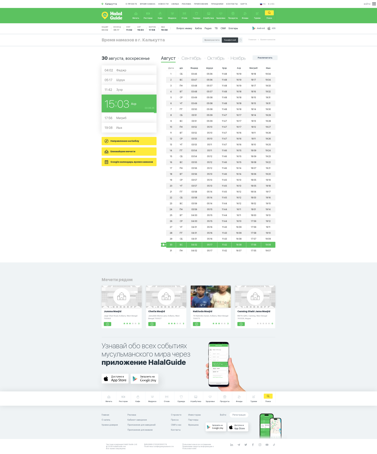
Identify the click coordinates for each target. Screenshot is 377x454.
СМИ (223, 28)
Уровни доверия (110, 425)
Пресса (174, 420)
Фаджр (105, 28)
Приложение (201, 4)
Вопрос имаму (184, 28)
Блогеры (233, 28)
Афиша (175, 4)
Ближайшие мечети (122, 151)
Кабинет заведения (137, 420)
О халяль (106, 420)
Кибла (198, 28)
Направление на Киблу (124, 141)
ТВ (216, 28)
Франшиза (193, 425)
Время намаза (147, 4)
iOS (273, 28)
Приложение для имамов (140, 430)
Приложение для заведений (142, 425)
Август (168, 58)
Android (261, 28)
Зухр (129, 28)
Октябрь (216, 58)
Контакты (232, 4)
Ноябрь (238, 58)
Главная (252, 39)
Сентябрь (192, 58)
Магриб (152, 28)
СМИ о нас (176, 425)
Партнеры (193, 420)
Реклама (186, 4)
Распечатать (265, 58)
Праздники (217, 4)
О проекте (131, 4)
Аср (140, 28)
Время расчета (212, 40)
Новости (163, 4)
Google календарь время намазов (131, 162)
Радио (208, 28)
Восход (117, 28)
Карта (244, 4)
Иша (164, 28)
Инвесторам (194, 415)
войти (367, 4)
